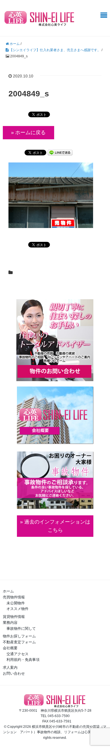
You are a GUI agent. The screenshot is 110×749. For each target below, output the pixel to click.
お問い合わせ (14, 673)
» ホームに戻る (28, 132)
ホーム (8, 591)
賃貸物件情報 (14, 617)
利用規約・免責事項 (22, 659)
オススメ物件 (17, 609)
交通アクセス (17, 654)
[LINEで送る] (60, 152)
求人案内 (10, 667)
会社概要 (10, 648)
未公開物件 (15, 603)
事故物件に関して (21, 628)
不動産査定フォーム (19, 642)
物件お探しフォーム (19, 636)
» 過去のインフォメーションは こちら (55, 526)
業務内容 (10, 622)
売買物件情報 (14, 597)
